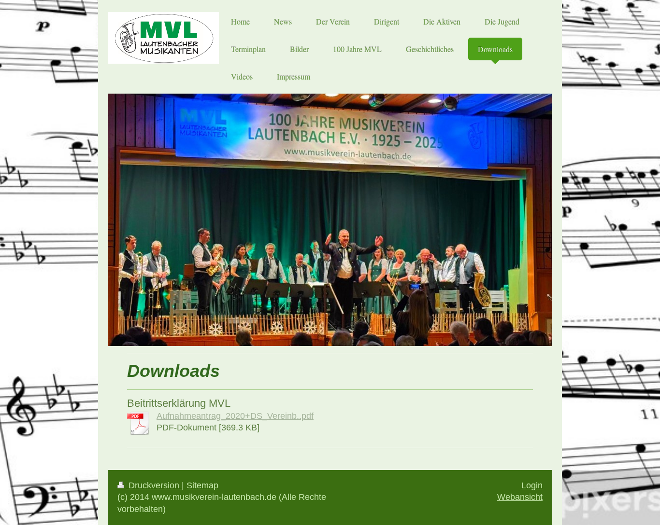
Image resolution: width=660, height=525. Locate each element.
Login (532, 485)
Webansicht (520, 497)
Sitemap (202, 485)
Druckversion (154, 485)
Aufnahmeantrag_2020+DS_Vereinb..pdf (235, 416)
